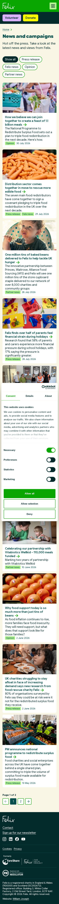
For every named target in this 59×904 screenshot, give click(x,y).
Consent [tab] (10, 396)
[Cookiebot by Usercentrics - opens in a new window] (42, 387)
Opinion (30, 67)
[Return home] (8, 6)
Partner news (13, 74)
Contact (8, 828)
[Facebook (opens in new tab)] (17, 839)
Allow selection (29, 503)
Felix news (11, 67)
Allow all (29, 493)
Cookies (7, 848)
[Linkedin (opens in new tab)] (11, 839)
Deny (29, 514)
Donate (30, 18)
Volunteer (12, 18)
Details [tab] (29, 396)
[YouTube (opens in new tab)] (23, 839)
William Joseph (21, 898)
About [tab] (48, 396)
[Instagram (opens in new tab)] (4, 839)
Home (6, 29)
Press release (31, 59)
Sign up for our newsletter (19, 833)
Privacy (18, 848)
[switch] (50, 459)
